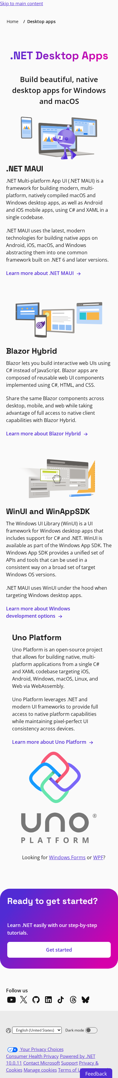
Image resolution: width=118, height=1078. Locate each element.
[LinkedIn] (48, 999)
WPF (98, 857)
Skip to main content (21, 3)
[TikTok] (61, 999)
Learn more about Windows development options (38, 612)
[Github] (36, 999)
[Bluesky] (85, 999)
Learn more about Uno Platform (49, 742)
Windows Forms (67, 857)
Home (12, 21)
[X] (23, 999)
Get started (59, 949)
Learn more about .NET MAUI (40, 273)
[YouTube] (11, 999)
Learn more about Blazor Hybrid (44, 433)
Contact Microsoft (41, 1063)
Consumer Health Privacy (32, 1056)
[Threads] (73, 999)
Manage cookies (40, 1070)
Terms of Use (72, 1070)
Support (69, 1063)
